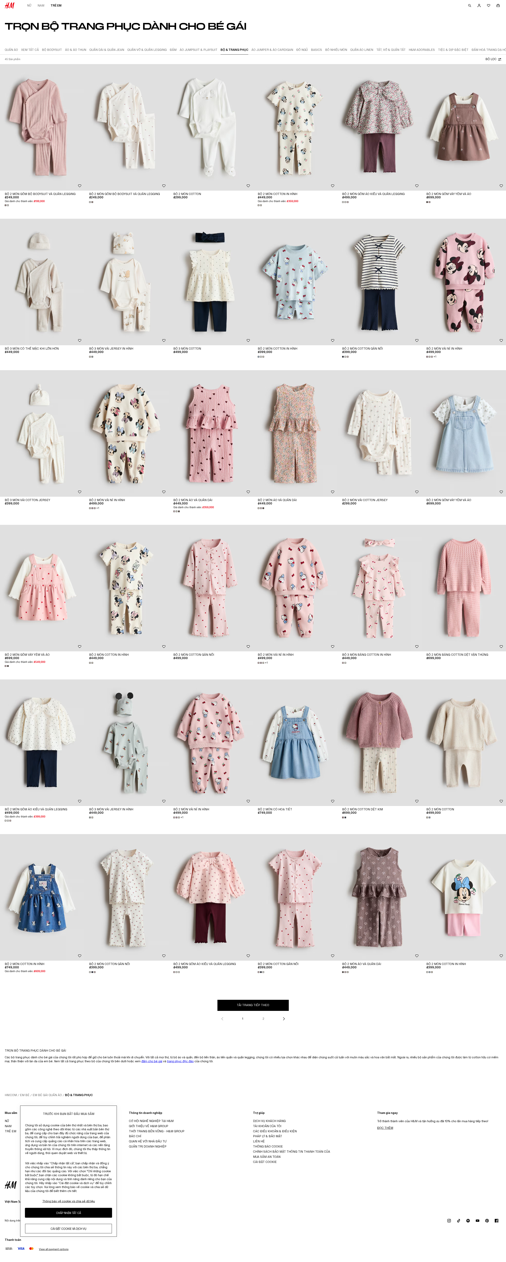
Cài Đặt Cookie (265, 1162)
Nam (41, 5)
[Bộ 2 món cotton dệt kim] (379, 742)
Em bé (24, 1095)
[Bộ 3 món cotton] (211, 282)
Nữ (29, 5)
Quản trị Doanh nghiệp (147, 1146)
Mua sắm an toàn (266, 1156)
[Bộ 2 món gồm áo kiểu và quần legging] (379, 127)
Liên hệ (259, 1141)
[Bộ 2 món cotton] (211, 127)
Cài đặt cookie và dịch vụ (68, 1228)
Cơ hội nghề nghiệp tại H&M (151, 1121)
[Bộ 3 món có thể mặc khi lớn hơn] (42, 282)
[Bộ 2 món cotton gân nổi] (379, 282)
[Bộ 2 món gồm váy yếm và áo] (464, 127)
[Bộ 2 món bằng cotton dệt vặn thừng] (464, 588)
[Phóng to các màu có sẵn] (7, 205)
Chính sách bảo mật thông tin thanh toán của (291, 1151)
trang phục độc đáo (180, 1061)
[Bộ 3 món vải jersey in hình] (126, 282)
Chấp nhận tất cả (68, 1213)
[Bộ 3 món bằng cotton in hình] (379, 588)
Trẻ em (56, 5)
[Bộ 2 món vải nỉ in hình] (464, 282)
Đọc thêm (385, 1128)
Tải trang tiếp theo (253, 1005)
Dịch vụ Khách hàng (269, 1121)
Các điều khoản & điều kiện (275, 1131)
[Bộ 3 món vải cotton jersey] (42, 433)
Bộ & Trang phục (79, 1095)
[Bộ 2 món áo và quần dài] (211, 433)
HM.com (11, 1095)
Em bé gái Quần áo (47, 1095)
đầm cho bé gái (151, 1061)
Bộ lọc (491, 59)
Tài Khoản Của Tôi (267, 1126)
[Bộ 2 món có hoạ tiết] (295, 742)
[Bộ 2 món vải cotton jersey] (379, 433)
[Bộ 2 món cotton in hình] (295, 127)
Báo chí (135, 1136)
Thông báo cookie (268, 1146)
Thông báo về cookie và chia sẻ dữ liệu (68, 1201)
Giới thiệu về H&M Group (148, 1126)
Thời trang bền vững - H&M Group (156, 1131)
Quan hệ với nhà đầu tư (147, 1141)
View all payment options (53, 1249)
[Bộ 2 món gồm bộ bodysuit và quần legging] (42, 127)
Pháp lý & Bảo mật (267, 1136)
